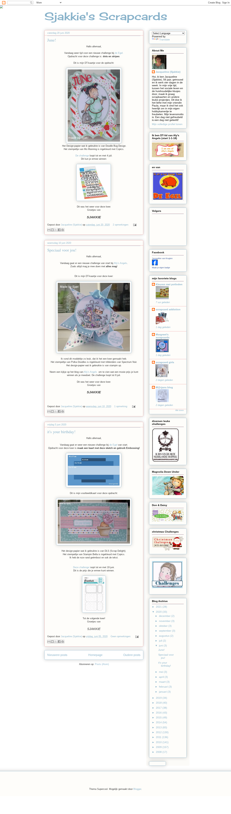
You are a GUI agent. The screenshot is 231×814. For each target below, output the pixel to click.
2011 (159, 737)
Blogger (137, 789)
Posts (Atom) (102, 664)
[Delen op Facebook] (59, 230)
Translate (164, 39)
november (165, 621)
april (162, 676)
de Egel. (119, 53)
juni (161, 645)
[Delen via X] (56, 230)
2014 (159, 722)
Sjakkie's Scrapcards (105, 16)
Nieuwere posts (57, 655)
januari (163, 691)
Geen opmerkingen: (121, 636)
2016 (159, 712)
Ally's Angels (120, 263)
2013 (159, 727)
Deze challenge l (81, 567)
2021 (159, 606)
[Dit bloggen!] (52, 230)
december (165, 615)
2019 (159, 697)
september (165, 630)
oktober (163, 625)
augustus (164, 635)
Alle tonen (179, 410)
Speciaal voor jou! (61, 250)
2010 (159, 742)
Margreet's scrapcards (162, 336)
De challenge (82, 155)
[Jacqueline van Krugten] (155, 264)
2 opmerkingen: (121, 224)
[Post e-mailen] (134, 224)
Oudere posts (131, 655)
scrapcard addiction (168, 309)
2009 (159, 747)
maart (162, 681)
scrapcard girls (165, 362)
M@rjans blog (164, 387)
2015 (159, 717)
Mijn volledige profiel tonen (167, 124)
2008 (159, 751)
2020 (159, 611)
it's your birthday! (61, 431)
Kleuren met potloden (169, 284)
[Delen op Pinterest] (62, 230)
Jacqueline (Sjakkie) (168, 71)
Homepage (95, 655)
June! (51, 40)
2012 (159, 732)
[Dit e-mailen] (49, 230)
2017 (159, 707)
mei (161, 671)
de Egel (113, 444)
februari (164, 686)
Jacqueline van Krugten (162, 258)
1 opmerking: (121, 406)
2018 (159, 702)
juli (161, 640)
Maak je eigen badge (161, 267)
